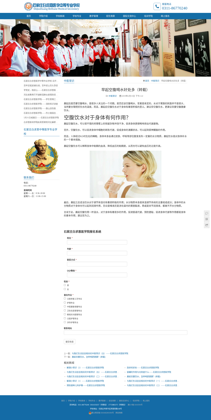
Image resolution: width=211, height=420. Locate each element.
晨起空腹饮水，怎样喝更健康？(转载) (89, 357)
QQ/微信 (71, 270)
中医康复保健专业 (74, 307)
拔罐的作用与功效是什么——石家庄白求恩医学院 (149, 372)
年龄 (70, 249)
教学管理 (93, 16)
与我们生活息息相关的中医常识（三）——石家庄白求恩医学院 (153, 385)
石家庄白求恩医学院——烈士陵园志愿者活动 (42, 113)
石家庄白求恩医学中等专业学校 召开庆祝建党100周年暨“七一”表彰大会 (42, 81)
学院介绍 (43, 16)
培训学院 (148, 16)
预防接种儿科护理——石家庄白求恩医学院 (86, 385)
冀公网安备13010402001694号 (102, 413)
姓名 (70, 238)
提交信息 (70, 342)
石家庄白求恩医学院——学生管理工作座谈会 (42, 99)
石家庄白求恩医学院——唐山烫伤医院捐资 (42, 108)
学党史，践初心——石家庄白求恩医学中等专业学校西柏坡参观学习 (42, 90)
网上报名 (165, 16)
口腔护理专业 (72, 318)
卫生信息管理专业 (74, 311)
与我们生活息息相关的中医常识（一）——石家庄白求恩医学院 (153, 381)
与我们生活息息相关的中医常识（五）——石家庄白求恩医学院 (100, 353)
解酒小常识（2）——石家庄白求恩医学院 (85, 368)
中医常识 (155, 81)
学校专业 (77, 16)
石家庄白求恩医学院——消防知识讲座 (41, 104)
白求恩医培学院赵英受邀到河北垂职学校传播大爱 (42, 122)
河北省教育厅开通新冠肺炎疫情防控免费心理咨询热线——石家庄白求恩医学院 (42, 95)
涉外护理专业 (72, 322)
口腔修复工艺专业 (74, 299)
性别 (66, 281)
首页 (29, 16)
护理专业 (70, 303)
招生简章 (110, 16)
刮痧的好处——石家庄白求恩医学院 (143, 368)
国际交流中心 (129, 16)
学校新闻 (60, 16)
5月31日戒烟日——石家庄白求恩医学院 (41, 118)
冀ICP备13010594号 (135, 405)
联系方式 (72, 260)
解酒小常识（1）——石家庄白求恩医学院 (85, 381)
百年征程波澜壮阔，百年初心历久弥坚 (41, 85)
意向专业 (68, 295)
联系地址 (68, 328)
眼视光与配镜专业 (74, 314)
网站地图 (119, 413)
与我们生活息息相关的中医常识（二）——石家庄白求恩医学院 (93, 376)
